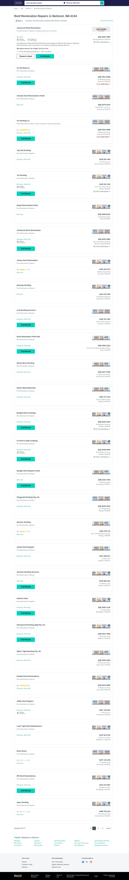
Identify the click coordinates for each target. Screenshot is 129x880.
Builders (77, 841)
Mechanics (37, 843)
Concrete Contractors (81, 843)
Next (108, 828)
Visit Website (45, 56)
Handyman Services (101, 845)
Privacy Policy (48, 876)
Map (19, 21)
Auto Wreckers (79, 845)
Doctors (56, 845)
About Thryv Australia (35, 876)
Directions (20, 77)
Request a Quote (25, 56)
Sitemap (24, 867)
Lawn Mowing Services (101, 841)
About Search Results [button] (107, 20)
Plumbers (17, 841)
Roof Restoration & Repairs (26, 31)
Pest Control (38, 845)
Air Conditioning (99, 843)
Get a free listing (57, 862)
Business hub (56, 867)
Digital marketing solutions (60, 864)
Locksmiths (17, 845)
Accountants (58, 843)
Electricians (18, 843)
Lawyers (37, 841)
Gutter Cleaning (40, 123)
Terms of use (59, 876)
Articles (24, 862)
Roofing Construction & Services (46, 31)
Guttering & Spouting (53, 123)
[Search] (102, 3)
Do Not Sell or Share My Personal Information (78, 876)
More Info (20, 37)
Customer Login (27, 864)
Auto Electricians (59, 841)
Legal (96, 876)
